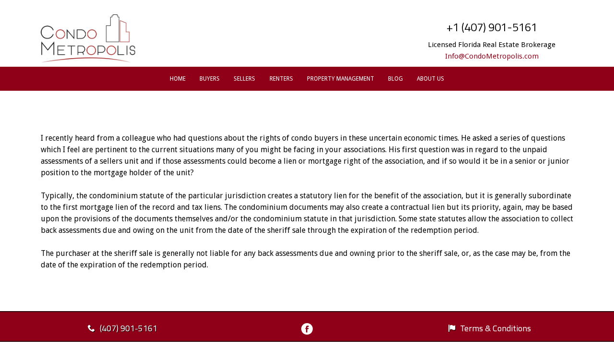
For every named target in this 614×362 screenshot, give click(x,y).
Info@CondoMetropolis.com (492, 56)
